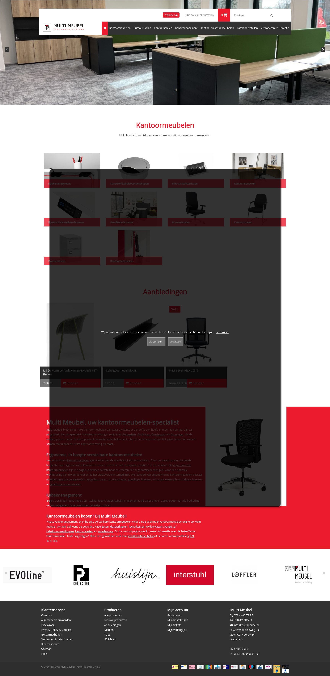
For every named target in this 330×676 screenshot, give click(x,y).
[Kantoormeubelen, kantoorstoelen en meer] (63, 27)
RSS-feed (110, 639)
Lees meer (222, 332)
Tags (107, 634)
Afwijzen (175, 341)
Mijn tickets (174, 625)
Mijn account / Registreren (200, 15)
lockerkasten (137, 526)
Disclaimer (47, 625)
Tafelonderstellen (247, 28)
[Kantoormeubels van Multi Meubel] (298, 575)
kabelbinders (105, 531)
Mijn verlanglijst (177, 630)
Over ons (47, 615)
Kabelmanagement (186, 28)
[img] (271, 15)
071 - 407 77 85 (243, 615)
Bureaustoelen (142, 28)
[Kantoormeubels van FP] (81, 575)
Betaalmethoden (51, 634)
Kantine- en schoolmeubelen (217, 28)
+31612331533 (242, 620)
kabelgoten (102, 526)
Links (44, 654)
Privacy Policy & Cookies (56, 630)
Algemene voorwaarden (56, 620)
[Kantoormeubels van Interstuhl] (190, 575)
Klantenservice (50, 644)
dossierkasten (118, 526)
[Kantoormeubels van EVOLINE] (27, 575)
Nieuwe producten (115, 620)
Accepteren (156, 341)
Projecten (170, 15)
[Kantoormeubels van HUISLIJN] (135, 575)
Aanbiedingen (112, 625)
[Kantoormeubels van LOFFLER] (244, 575)
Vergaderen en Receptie (275, 28)
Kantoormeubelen (120, 28)
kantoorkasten (84, 531)
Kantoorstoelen (163, 28)
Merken (109, 630)
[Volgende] (323, 49)
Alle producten (113, 615)
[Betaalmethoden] (175, 666)
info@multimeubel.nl (141, 536)
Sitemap (46, 649)
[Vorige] (7, 49)
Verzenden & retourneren (57, 639)
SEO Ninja (95, 666)
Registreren (174, 615)
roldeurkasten (154, 526)
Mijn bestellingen (177, 620)
